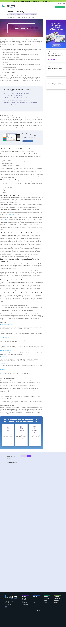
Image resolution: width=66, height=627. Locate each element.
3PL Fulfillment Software (36, 600)
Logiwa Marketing (15, 15)
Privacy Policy (57, 604)
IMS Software (34, 440)
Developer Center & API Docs (35, 616)
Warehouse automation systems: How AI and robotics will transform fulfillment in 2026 (56, 55)
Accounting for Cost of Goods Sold (12, 104)
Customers (46, 7)
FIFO (24, 176)
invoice (6, 219)
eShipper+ (46, 604)
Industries (34, 7)
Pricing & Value (25, 604)
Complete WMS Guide (46, 606)
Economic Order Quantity (5, 343)
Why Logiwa (23, 7)
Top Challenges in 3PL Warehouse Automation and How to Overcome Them (27, 574)
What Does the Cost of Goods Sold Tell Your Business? (17, 100)
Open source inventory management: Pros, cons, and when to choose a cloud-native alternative (56, 70)
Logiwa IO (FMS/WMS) (24, 599)
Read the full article (52, 59)
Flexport (45, 602)
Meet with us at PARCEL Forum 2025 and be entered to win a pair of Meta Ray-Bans (33, 1)
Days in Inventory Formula (6, 324)
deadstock (15, 226)
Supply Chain (20, 14)
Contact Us (56, 600)
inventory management (35, 316)
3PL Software (7, 440)
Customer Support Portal (36, 620)
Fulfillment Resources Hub (47, 609)
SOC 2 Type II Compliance (35, 613)
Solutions (29, 7)
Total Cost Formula (4, 337)
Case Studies (46, 598)
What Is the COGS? (8, 91)
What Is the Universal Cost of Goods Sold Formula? (16, 93)
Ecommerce (12, 14)
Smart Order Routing (4, 363)
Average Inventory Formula (6, 331)
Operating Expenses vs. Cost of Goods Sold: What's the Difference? (20, 102)
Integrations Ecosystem (35, 606)
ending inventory (11, 214)
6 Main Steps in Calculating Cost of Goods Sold (15, 97)
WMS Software (21, 440)
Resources (60, 3)
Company (52, 7)
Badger (45, 600)
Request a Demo (27, 141)
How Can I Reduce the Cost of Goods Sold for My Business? (18, 107)
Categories (48, 93)
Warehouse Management (30, 14)
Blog (64, 3)
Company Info (57, 598)
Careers (56, 602)
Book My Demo (59, 7)
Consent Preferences (56, 606)
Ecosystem (40, 7)
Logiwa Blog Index (46, 612)
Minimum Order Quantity (5, 350)
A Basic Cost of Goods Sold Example (13, 95)
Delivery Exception (4, 356)
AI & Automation (24, 602)
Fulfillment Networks (35, 603)
